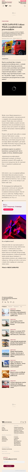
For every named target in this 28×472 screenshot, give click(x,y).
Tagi (21, 306)
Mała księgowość (17, 441)
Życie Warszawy (17, 445)
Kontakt (3, 428)
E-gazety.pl (16, 438)
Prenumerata (5, 439)
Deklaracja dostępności (19, 432)
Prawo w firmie (5, 21)
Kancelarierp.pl (17, 442)
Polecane (10, 306)
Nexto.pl (15, 439)
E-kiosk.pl (16, 436)
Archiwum (4, 441)
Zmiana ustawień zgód (19, 428)
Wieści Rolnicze (17, 443)
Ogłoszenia (4, 438)
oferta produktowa (6, 453)
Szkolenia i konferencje (7, 449)
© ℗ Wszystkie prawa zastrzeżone (9, 298)
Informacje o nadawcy (19, 431)
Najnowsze (16, 306)
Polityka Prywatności (18, 427)
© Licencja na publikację (7, 297)
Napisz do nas (5, 430)
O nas (3, 427)
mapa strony (4, 451)
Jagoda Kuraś (5, 58)
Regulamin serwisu (18, 430)
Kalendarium (16, 451)
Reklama (4, 436)
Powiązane (4, 306)
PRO (10, 6)
